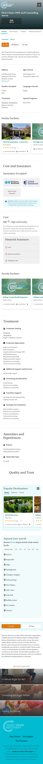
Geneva (9, 610)
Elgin (8, 565)
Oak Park (9, 595)
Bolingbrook (11, 570)
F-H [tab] (20, 549)
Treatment (23, 31)
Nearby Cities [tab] (9, 549)
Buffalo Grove (11, 600)
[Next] (41, 139)
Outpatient (5, 103)
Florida (21, 492)
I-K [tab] (24, 549)
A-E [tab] (16, 549)
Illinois (12, 542)
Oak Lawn (10, 590)
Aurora (8, 554)
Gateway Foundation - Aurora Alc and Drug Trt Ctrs (16, 142)
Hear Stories (15, 736)
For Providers (21, 741)
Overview (4, 31)
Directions (5, 81)
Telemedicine (13, 103)
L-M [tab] (29, 549)
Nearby (6, 492)
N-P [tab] (33, 549)
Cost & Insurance (13, 31)
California (14, 492)
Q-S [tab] (37, 549)
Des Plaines (10, 585)
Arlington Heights (13, 575)
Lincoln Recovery (11, 515)
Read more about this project (22, 751)
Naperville (10, 559)
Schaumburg (11, 580)
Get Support (28, 736)
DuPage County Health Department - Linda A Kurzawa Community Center (16, 297)
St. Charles (10, 605)
